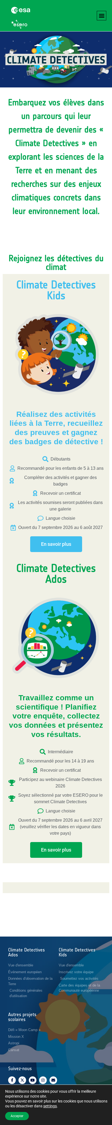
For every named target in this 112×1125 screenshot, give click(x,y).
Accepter (17, 1116)
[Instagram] (43, 1080)
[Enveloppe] (53, 1080)
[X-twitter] (22, 1080)
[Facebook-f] (12, 1080)
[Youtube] (32, 1080)
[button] (101, 15)
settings (50, 1106)
